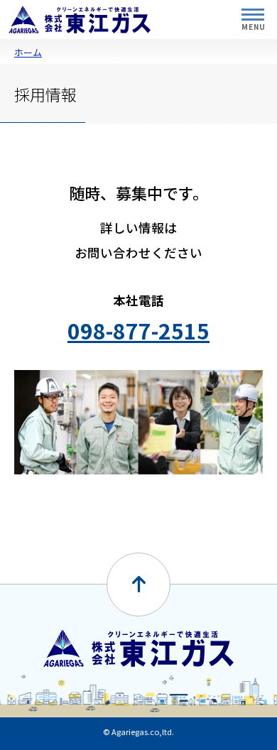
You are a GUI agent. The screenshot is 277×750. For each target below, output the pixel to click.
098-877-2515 (138, 330)
